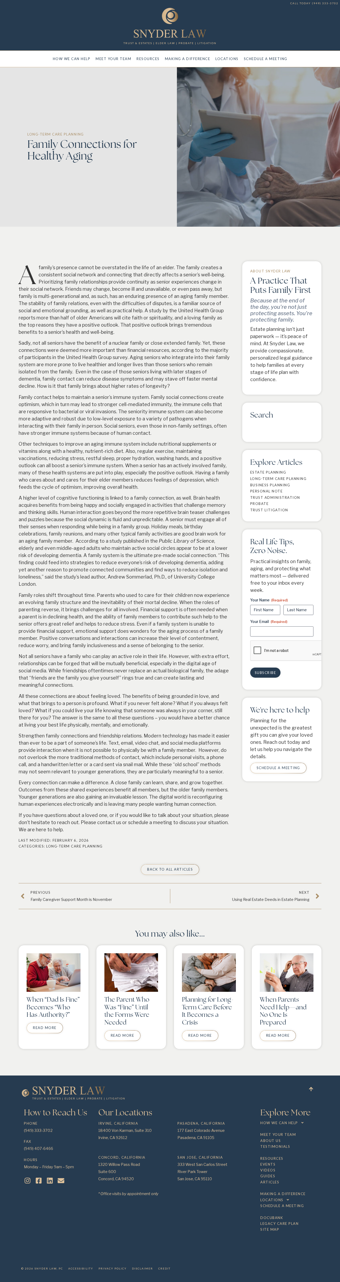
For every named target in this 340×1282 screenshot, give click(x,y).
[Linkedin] (49, 1180)
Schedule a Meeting (265, 59)
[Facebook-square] (38, 1180)
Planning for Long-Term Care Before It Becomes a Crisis (207, 1010)
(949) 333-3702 (325, 3)
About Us (270, 1140)
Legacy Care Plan (279, 1223)
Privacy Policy (113, 1268)
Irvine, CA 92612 (112, 1137)
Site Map (269, 1229)
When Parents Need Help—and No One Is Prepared (283, 1010)
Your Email (268, 621)
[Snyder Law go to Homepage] (170, 33)
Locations (227, 59)
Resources (148, 59)
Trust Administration (275, 497)
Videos (267, 1170)
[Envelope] (61, 1180)
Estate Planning (268, 472)
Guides (267, 1176)
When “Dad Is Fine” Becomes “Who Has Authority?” (53, 1007)
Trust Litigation (269, 510)
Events (267, 1164)
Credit (164, 1268)
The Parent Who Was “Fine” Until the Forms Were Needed (126, 1010)
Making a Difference (187, 59)
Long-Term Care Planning (55, 134)
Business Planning (270, 485)
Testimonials (275, 1146)
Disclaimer (142, 1268)
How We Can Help (72, 59)
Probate (259, 503)
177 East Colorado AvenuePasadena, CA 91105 (201, 1130)
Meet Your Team (113, 59)
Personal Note (266, 491)
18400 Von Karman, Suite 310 (125, 1130)
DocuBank (271, 1218)
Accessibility (80, 1268)
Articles (269, 1182)
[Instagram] (27, 1180)
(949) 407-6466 (38, 1148)
